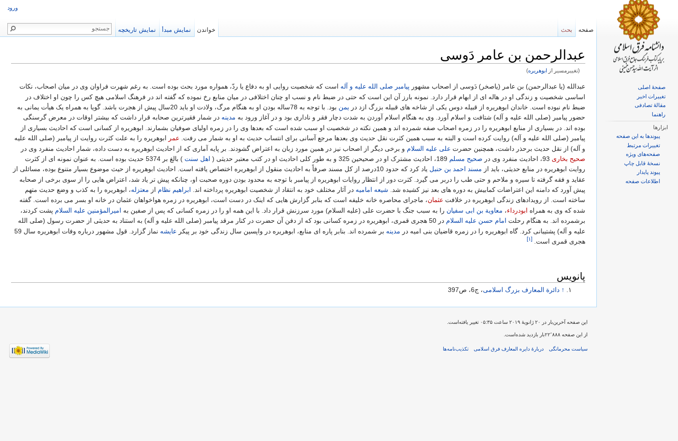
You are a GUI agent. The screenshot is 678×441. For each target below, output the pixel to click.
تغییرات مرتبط (643, 145)
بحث (566, 29)
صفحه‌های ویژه (643, 154)
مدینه (228, 117)
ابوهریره (537, 70)
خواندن (206, 29)
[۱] (529, 239)
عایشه (168, 231)
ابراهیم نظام (174, 189)
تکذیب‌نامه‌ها (456, 349)
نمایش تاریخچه (137, 29)
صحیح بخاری (568, 158)
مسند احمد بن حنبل (455, 169)
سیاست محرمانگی (568, 349)
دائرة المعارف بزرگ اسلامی (521, 289)
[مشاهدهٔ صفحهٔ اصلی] (637, 37)
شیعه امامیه (372, 189)
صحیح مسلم (465, 158)
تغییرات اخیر (651, 96)
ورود (12, 8)
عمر (173, 138)
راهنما (659, 114)
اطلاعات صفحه (642, 181)
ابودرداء (517, 210)
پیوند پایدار (648, 172)
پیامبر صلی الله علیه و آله (375, 86)
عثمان (435, 199)
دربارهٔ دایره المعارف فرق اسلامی (509, 349)
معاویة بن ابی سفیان (474, 210)
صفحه (586, 29)
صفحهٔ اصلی (652, 87)
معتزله (140, 189)
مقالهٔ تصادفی (650, 105)
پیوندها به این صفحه (638, 136)
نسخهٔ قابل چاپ (642, 163)
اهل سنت (197, 158)
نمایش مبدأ (176, 29)
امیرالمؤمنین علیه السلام (88, 210)
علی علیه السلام (429, 148)
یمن (344, 107)
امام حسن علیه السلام (476, 220)
